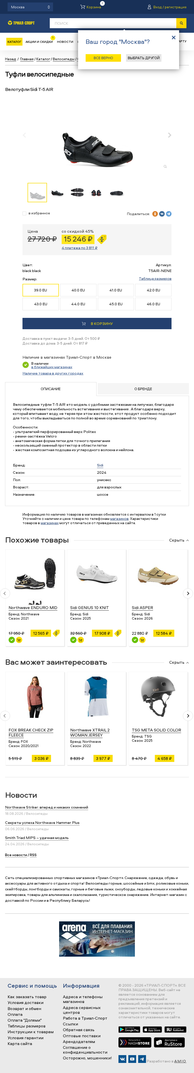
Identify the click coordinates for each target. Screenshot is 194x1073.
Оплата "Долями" (25, 1020)
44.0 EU (78, 304)
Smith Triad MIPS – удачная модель (37, 837)
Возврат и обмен (24, 1008)
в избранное (39, 213)
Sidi (100, 465)
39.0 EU (40, 290)
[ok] (155, 214)
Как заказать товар (27, 996)
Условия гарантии (25, 1038)
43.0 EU (40, 304)
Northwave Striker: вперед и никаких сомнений (46, 807)
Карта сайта (20, 1043)
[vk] (162, 214)
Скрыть (176, 540)
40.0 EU (78, 290)
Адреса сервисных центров (82, 1010)
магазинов (119, 518)
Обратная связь (78, 1029)
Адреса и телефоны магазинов (83, 999)
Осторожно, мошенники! (87, 1058)
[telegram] (169, 214)
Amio (180, 1061)
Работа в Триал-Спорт (85, 1018)
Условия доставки (25, 1002)
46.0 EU (153, 304)
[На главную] (21, 23)
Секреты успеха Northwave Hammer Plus (42, 822)
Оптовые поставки (82, 1035)
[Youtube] (132, 1059)
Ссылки (70, 1024)
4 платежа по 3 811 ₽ (80, 247)
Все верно (103, 57)
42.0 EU (153, 290)
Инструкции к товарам (31, 1031)
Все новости (16, 854)
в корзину (102, 323)
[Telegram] (142, 1059)
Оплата (15, 1014)
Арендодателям (79, 1041)
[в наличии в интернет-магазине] (19, 640)
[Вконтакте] (122, 1059)
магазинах (50, 522)
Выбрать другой (144, 57)
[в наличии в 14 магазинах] (12, 640)
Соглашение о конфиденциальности (85, 1050)
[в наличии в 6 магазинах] (135, 640)
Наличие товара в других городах (52, 373)
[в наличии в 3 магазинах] (73, 640)
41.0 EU (115, 290)
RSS (33, 854)
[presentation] (26, 135)
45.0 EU (116, 304)
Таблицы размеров (26, 1026)
